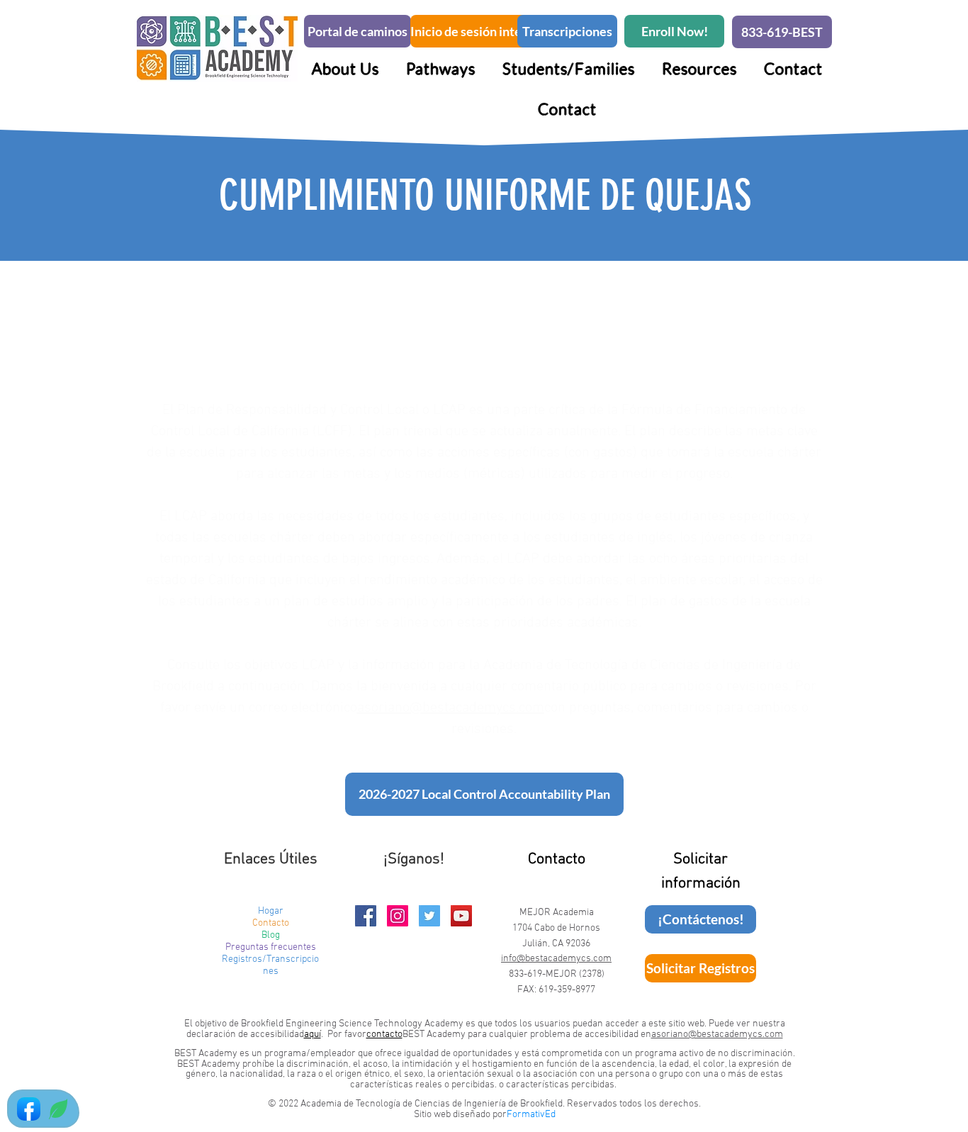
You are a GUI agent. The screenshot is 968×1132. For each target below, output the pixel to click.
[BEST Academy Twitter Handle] (429, 915)
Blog (270, 935)
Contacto (270, 923)
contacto (384, 1035)
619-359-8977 (567, 990)
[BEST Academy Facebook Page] (365, 915)
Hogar (270, 911)
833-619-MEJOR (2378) (556, 974)
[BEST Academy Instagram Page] (397, 915)
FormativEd (531, 1115)
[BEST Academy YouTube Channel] (461, 915)
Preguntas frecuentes (270, 947)
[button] (441, 68)
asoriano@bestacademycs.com (450, 708)
